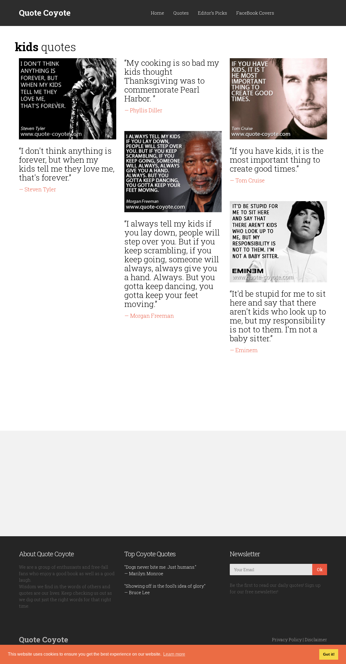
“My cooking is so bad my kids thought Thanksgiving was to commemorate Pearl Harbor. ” (171, 80)
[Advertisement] (173, 483)
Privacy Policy (287, 639)
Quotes (181, 13)
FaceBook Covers (255, 13)
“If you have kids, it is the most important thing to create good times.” (277, 159)
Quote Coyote (45, 13)
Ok (320, 569)
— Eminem (244, 350)
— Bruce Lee (137, 592)
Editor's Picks (212, 13)
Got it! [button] (329, 654)
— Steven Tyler (37, 189)
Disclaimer (316, 639)
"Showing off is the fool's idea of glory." (164, 586)
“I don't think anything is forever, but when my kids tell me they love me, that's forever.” (67, 164)
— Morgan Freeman (149, 315)
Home (157, 13)
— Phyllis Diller (143, 110)
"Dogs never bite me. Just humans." (160, 567)
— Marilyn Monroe (143, 573)
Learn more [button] (174, 654)
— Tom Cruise (247, 180)
